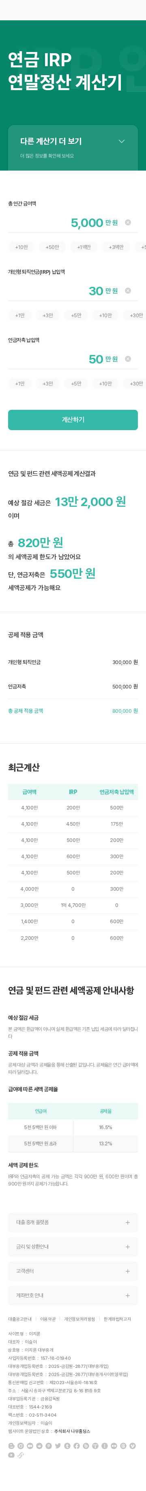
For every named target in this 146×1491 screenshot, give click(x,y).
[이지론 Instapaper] (104, 1446)
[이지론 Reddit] (39, 1446)
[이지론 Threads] (123, 1446)
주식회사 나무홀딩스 (72, 1431)
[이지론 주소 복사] (20, 1455)
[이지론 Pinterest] (48, 1446)
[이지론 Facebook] (76, 1446)
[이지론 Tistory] (95, 1446)
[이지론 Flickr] (114, 1446)
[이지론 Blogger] (11, 1446)
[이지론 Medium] (30, 1446)
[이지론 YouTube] (11, 1455)
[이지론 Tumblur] (67, 1446)
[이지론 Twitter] (58, 1446)
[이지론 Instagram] (20, 1446)
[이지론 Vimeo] (132, 1446)
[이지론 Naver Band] (86, 1446)
